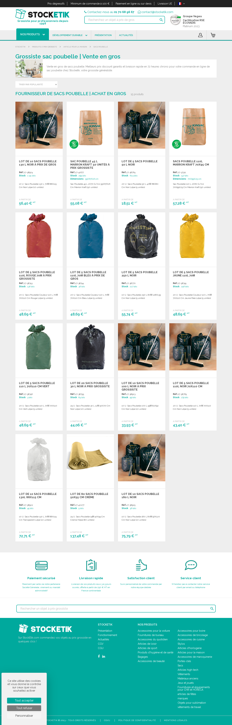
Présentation (105, 630)
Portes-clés (184, 661)
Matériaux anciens (188, 678)
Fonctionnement (107, 635)
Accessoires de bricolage (193, 635)
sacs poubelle (101, 47)
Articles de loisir (147, 644)
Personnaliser (24, 715)
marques (183, 698)
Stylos (181, 644)
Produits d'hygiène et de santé (155, 652)
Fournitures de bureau (151, 635)
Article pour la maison (75, 47)
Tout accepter (24, 700)
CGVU (107, 720)
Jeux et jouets (186, 683)
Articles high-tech (188, 670)
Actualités (103, 639)
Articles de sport (147, 648)
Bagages (143, 657)
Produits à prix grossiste (44, 47)
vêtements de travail (189, 707)
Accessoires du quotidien (153, 639)
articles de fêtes (187, 694)
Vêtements (184, 674)
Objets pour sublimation (192, 702)
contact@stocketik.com (157, 12)
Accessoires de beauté (151, 661)
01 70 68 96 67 (124, 12)
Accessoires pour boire (191, 630)
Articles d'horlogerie (190, 648)
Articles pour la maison (191, 652)
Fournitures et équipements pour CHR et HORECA (194, 688)
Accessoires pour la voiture (154, 630)
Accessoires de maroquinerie (195, 657)
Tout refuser (24, 708)
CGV (100, 644)
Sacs (180, 665)
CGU (100, 648)
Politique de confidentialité (137, 720)
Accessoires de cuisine (191, 639)
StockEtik (20, 47)
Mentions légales (175, 720)
